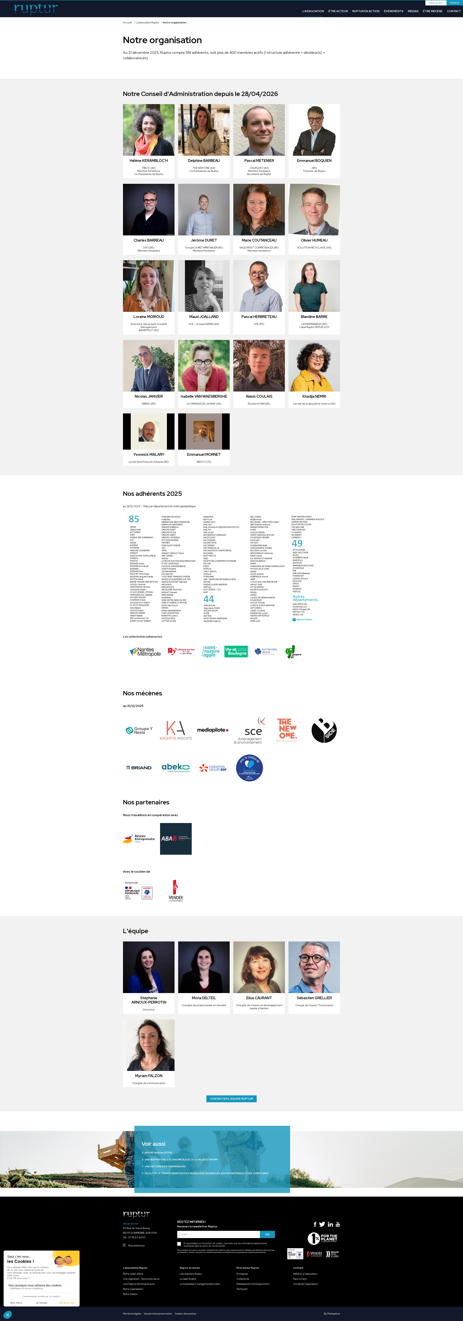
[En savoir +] (139, 730)
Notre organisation (133, 1289)
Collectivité (243, 1279)
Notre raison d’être (133, 1273)
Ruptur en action (365, 11)
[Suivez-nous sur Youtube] (338, 1225)
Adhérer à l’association (305, 1273)
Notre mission (130, 1294)
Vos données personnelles (158, 1313)
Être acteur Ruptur (248, 1267)
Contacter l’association (305, 1284)
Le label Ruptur (188, 1279)
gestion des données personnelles (252, 1252)
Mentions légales (132, 1313)
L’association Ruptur (147, 22)
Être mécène (433, 11)
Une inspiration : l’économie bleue (141, 1279)
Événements (393, 11)
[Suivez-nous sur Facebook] (315, 1225)
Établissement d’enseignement (253, 1284)
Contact (454, 11)
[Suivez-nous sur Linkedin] (330, 1225)
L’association (313, 11)
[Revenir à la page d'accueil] (36, 9)
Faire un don (436, 2)
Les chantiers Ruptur (191, 1273)
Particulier (242, 1289)
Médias (413, 11)
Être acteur (338, 11)
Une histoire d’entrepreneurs (138, 1284)
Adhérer (454, 2)
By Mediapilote (332, 1313)
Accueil (127, 22)
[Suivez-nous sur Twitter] (322, 1225)
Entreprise (242, 1273)
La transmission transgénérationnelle (200, 1284)
